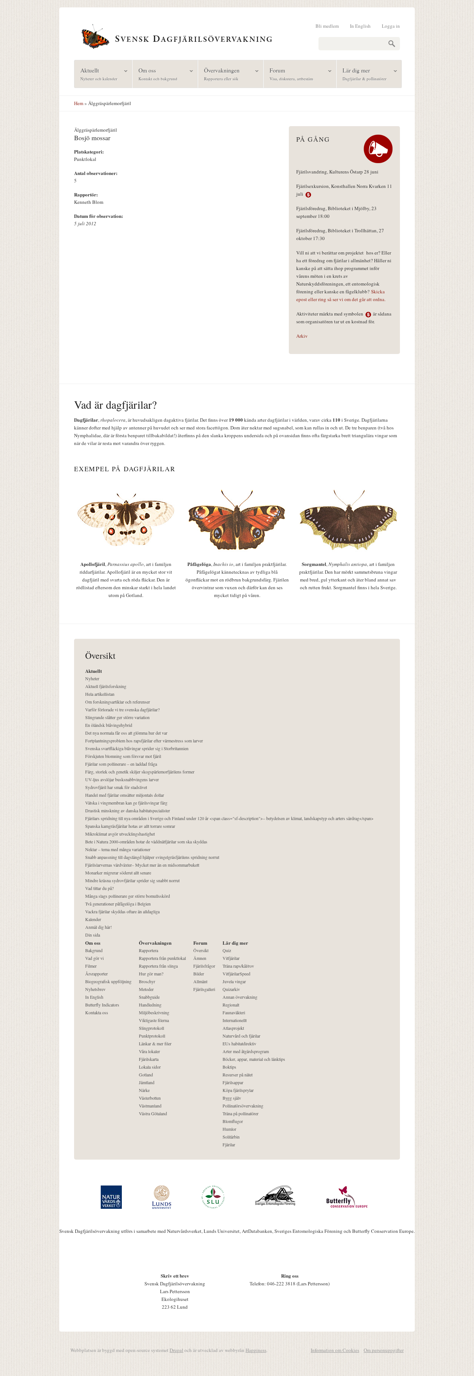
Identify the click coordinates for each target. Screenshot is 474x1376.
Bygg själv (232, 1098)
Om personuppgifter (384, 1350)
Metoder (146, 989)
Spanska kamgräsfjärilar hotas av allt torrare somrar (130, 826)
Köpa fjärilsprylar (238, 1090)
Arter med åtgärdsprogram (246, 1051)
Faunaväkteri (234, 1012)
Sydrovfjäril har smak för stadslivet (116, 787)
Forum (288, 73)
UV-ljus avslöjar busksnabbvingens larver (122, 779)
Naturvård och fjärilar (241, 1036)
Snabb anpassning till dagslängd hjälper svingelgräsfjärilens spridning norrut (152, 857)
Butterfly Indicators (102, 1005)
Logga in (391, 26)
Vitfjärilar (231, 958)
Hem (78, 103)
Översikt (200, 950)
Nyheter (92, 678)
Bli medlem (327, 26)
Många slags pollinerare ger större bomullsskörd (127, 896)
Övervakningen (219, 73)
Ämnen (199, 958)
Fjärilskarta (148, 1059)
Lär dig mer (362, 73)
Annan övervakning (240, 997)
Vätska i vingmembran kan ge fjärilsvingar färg (126, 803)
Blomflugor (233, 1121)
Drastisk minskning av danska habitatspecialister (127, 810)
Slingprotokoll (151, 1028)
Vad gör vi (94, 958)
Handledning (150, 1005)
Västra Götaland (153, 1113)
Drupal (176, 1350)
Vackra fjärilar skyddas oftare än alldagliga (122, 911)
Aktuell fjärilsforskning (105, 686)
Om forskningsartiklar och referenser (117, 702)
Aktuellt (95, 73)
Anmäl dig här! (98, 927)
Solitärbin (231, 1137)
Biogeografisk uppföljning (108, 981)
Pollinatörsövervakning (243, 1106)
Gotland (146, 1074)
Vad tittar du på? (99, 888)
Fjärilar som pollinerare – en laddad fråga (121, 764)
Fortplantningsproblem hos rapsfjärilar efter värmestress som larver (144, 740)
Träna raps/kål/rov (238, 966)
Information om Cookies (335, 1350)
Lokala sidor (150, 1067)
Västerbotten (150, 1098)
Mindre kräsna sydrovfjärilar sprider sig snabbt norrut (132, 880)
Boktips (229, 1067)
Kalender (93, 919)
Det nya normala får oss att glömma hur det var (126, 733)
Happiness (256, 1350)
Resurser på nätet (238, 1074)
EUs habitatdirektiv (239, 1043)
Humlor (229, 1129)
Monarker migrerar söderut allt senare (118, 873)
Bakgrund (94, 950)
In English (360, 26)
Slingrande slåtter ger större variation (117, 717)
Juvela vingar (234, 981)
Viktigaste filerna (154, 1020)
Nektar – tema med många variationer (117, 849)
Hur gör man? (151, 974)
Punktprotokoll (152, 1036)
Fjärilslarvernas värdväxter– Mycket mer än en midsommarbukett (142, 865)
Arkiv (302, 336)
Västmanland (150, 1106)
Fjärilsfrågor (204, 966)
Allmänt (200, 981)
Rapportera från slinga (158, 966)
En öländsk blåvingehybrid (108, 725)
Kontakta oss (96, 1012)
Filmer (91, 966)
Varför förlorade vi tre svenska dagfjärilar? (122, 709)
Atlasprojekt (233, 1028)
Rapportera (148, 950)
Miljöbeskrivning (154, 1012)
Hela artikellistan (99, 694)
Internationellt (235, 1020)
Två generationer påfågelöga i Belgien (118, 904)
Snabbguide (149, 997)
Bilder (198, 974)
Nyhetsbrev (95, 989)
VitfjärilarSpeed (236, 974)
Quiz (227, 950)
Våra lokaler (149, 1051)
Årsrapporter (96, 974)
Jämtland (146, 1082)
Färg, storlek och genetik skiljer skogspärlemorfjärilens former (139, 772)
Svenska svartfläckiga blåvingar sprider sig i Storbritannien (136, 748)
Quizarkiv (231, 989)
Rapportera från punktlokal (162, 958)
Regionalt (231, 1005)
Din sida (92, 935)
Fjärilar (229, 1144)
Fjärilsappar (233, 1082)
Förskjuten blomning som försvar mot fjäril (123, 756)
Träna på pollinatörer (240, 1113)
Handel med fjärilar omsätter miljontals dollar (124, 795)
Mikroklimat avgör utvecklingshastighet (120, 834)
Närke (144, 1090)
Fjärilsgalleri (204, 989)
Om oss (155, 73)
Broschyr (147, 981)
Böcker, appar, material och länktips (254, 1059)
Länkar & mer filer (155, 1043)
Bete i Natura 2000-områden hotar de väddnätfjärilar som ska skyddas (146, 841)
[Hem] (237, 35)
